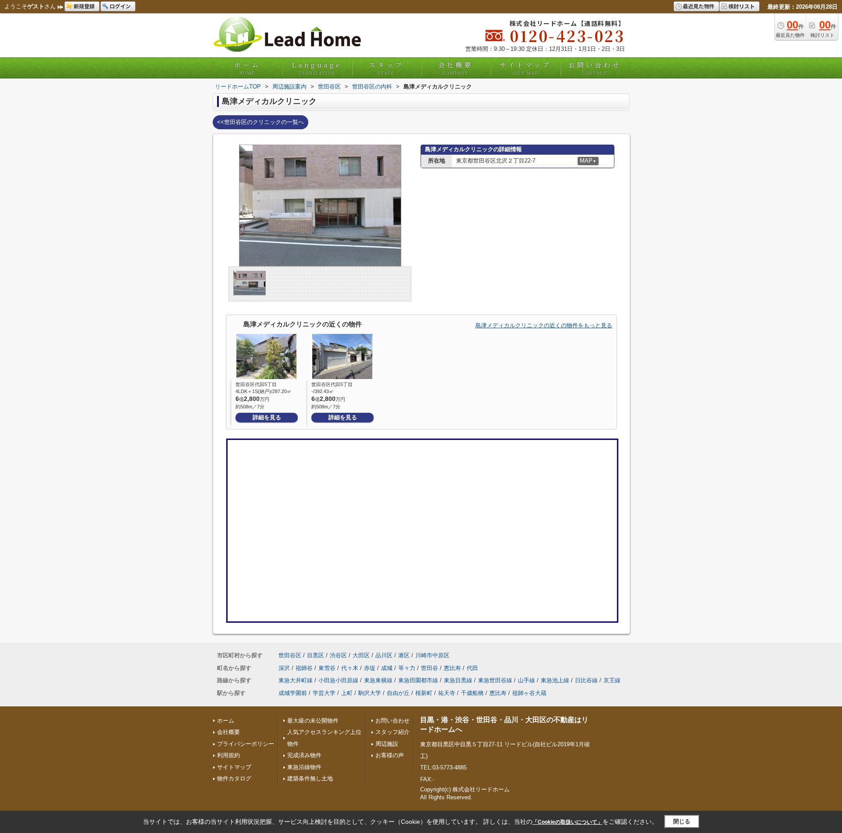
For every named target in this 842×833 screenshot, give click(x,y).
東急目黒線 (458, 680)
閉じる (681, 821)
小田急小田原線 (338, 680)
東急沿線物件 (304, 767)
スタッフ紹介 (392, 732)
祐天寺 (446, 693)
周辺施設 (386, 744)
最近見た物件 (698, 6)
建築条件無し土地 (310, 778)
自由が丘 (398, 693)
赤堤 (369, 668)
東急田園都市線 (418, 680)
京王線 (612, 680)
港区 (404, 655)
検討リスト (741, 6)
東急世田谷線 (495, 680)
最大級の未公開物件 (313, 720)
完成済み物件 (304, 755)
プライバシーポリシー (245, 744)
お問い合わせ (594, 68)
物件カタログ (234, 778)
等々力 (406, 668)
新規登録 (84, 6)
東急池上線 (555, 680)
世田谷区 (289, 655)
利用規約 (228, 755)
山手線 (526, 680)
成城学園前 (292, 693)
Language (317, 68)
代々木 (349, 668)
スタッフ (386, 68)
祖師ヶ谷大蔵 (529, 693)
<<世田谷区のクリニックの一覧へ (260, 122)
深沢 (284, 668)
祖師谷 (304, 668)
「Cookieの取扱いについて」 (567, 822)
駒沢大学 (369, 693)
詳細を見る (267, 417)
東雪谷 (326, 668)
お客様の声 (389, 755)
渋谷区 (338, 655)
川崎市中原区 (432, 655)
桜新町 (423, 693)
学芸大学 (324, 693)
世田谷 (429, 668)
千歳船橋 (472, 693)
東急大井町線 (295, 680)
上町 (347, 693)
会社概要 (455, 68)
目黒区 (315, 655)
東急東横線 (378, 680)
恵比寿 (452, 668)
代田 (472, 668)
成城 (386, 668)
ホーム (247, 68)
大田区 (361, 655)
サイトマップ (525, 68)
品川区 (383, 655)
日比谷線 (586, 680)
